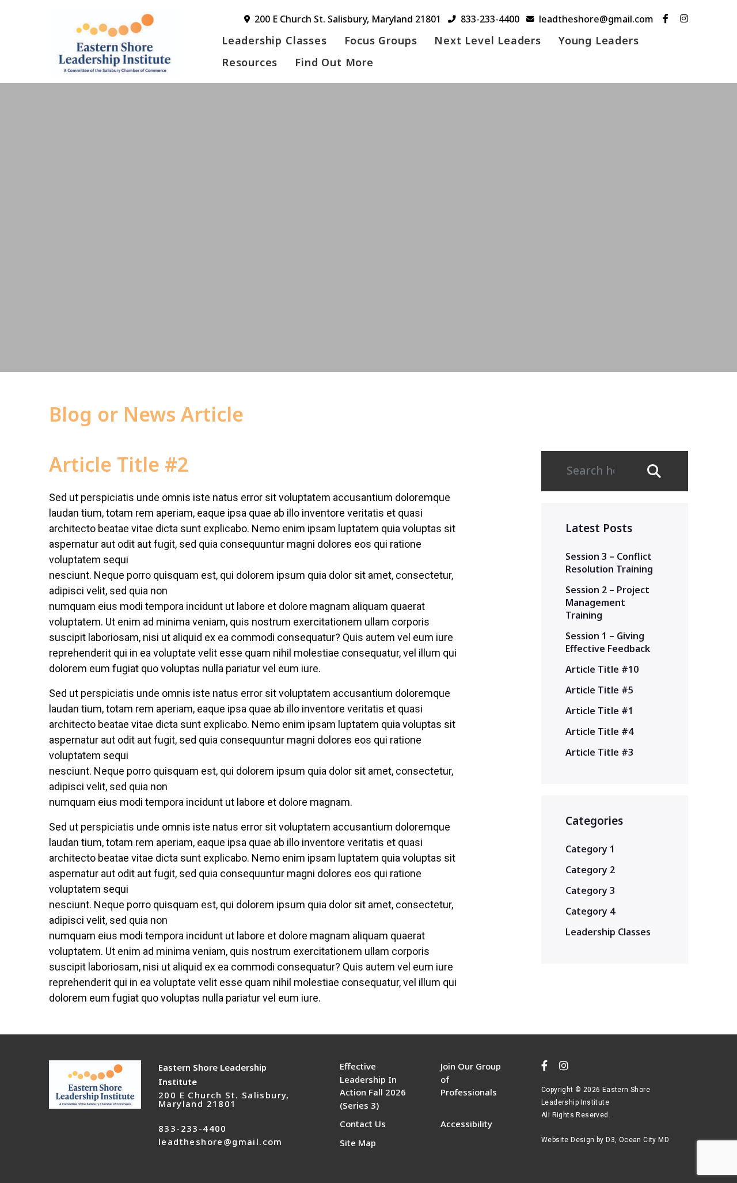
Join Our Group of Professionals (470, 1079)
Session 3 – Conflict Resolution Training (609, 562)
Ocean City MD (644, 1140)
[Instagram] (684, 18)
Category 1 (590, 849)
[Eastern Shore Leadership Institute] (122, 42)
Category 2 (590, 869)
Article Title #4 (599, 731)
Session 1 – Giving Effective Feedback (607, 642)
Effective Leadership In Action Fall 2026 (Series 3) (373, 1085)
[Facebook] (665, 18)
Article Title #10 (602, 669)
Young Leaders (599, 40)
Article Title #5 (599, 690)
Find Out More (334, 62)
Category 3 (590, 890)
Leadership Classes (274, 40)
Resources (250, 62)
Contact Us (363, 1123)
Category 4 (590, 911)
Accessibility (466, 1123)
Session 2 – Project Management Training (607, 602)
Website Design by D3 (578, 1140)
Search (660, 471)
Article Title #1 (599, 710)
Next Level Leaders (487, 40)
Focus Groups (380, 40)
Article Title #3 (599, 752)
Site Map (358, 1142)
